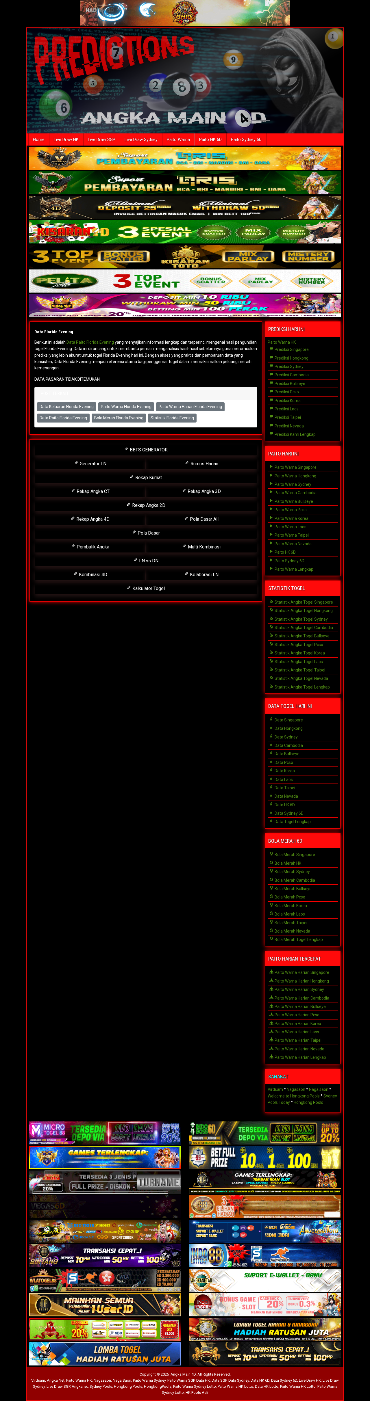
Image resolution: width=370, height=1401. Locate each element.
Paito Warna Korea (291, 518)
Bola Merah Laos (289, 914)
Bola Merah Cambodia (294, 880)
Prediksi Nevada (289, 426)
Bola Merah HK (287, 863)
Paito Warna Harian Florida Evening (190, 406)
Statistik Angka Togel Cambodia (303, 627)
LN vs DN (148, 560)
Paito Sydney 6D (246, 139)
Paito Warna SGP (181, 1380)
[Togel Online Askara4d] (105, 1231)
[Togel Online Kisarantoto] (185, 257)
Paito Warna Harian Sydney (299, 989)
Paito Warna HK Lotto (235, 1386)
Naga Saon (122, 1380)
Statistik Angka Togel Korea (299, 653)
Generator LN (92, 463)
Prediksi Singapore (291, 349)
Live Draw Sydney (141, 139)
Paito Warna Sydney (292, 484)
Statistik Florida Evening (172, 418)
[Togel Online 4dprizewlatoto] (105, 1305)
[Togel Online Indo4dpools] (105, 1354)
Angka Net (55, 1380)
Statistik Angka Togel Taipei (299, 670)
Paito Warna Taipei (291, 535)
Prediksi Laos (286, 409)
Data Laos (283, 779)
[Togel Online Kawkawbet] (105, 1182)
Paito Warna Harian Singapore (301, 972)
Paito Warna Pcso (290, 509)
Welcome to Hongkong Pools (294, 1096)
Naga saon (318, 1089)
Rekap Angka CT (92, 491)
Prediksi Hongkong (291, 358)
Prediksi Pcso (286, 392)
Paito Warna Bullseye (293, 501)
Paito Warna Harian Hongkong (301, 981)
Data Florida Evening (53, 331)
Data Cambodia (288, 745)
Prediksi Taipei (287, 417)
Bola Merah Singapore (294, 854)
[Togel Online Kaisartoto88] (105, 1330)
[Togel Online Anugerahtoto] (265, 1231)
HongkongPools (157, 1386)
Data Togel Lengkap (292, 821)
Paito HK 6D (210, 139)
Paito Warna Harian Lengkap (300, 1057)
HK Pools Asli (197, 1392)
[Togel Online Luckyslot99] (265, 1158)
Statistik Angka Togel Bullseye (302, 636)
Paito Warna (178, 139)
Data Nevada (286, 796)
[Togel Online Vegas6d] (105, 1207)
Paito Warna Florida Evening (126, 406)
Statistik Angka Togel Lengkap (302, 687)
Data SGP (219, 1380)
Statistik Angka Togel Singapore (303, 602)
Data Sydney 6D (289, 813)
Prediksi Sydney (289, 366)
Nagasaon (296, 1089)
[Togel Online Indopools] (265, 1305)
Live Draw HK (66, 139)
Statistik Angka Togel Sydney (301, 619)
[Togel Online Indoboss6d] (265, 1133)
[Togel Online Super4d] (185, 208)
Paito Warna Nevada (293, 544)
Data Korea (284, 771)
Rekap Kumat (148, 477)
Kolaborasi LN (204, 574)
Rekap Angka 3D (203, 491)
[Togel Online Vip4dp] (265, 1182)
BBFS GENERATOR (148, 450)
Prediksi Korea (287, 400)
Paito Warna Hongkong (295, 476)
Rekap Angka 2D (148, 505)
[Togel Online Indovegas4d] (265, 1354)
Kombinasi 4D (92, 574)
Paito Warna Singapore (295, 467)
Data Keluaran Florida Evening (67, 406)
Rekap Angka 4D (92, 519)
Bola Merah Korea (290, 905)
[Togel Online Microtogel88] (105, 1133)
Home (39, 139)
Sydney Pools (101, 1386)
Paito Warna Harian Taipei (297, 1040)
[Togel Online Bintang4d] (105, 1256)
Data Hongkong (288, 728)
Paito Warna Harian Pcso (296, 1015)
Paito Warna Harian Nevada (299, 1049)
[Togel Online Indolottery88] (265, 1256)
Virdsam (275, 1089)
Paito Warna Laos (290, 526)
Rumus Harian (203, 463)
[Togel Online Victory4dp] (105, 1158)
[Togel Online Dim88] (185, 183)
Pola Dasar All (204, 519)
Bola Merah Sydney (292, 871)
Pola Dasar (148, 533)
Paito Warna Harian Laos (296, 1032)
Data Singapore (288, 720)
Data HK (203, 1380)
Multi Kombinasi (204, 547)
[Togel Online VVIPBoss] (185, 159)
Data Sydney (286, 737)
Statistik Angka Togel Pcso (298, 644)
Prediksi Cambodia (291, 375)
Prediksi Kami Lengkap (295, 434)
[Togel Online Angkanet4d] (265, 1281)
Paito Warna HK (282, 342)
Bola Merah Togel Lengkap (298, 939)
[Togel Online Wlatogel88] (105, 1281)
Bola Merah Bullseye (293, 888)
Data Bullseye (286, 753)
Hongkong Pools (308, 1102)
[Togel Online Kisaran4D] (185, 232)
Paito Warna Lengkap (293, 569)
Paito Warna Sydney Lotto (194, 1386)
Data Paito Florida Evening (90, 342)
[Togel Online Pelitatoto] (185, 281)
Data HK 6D (284, 805)
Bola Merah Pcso (289, 897)
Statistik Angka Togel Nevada (301, 678)
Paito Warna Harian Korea (297, 1023)
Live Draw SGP (101, 139)
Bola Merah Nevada (292, 931)
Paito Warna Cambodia (295, 492)
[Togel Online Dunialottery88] (265, 1207)
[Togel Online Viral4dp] (185, 306)
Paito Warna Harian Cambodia (301, 998)
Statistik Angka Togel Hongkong (303, 610)
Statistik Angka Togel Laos (298, 661)
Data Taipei (284, 788)
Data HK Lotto (266, 1386)
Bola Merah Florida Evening (118, 418)
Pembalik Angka (92, 547)
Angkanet (80, 1386)
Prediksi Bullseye (289, 383)
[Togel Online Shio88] (265, 1330)
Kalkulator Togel (148, 588)
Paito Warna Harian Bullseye (300, 1006)
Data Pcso (283, 762)
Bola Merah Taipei (290, 922)
